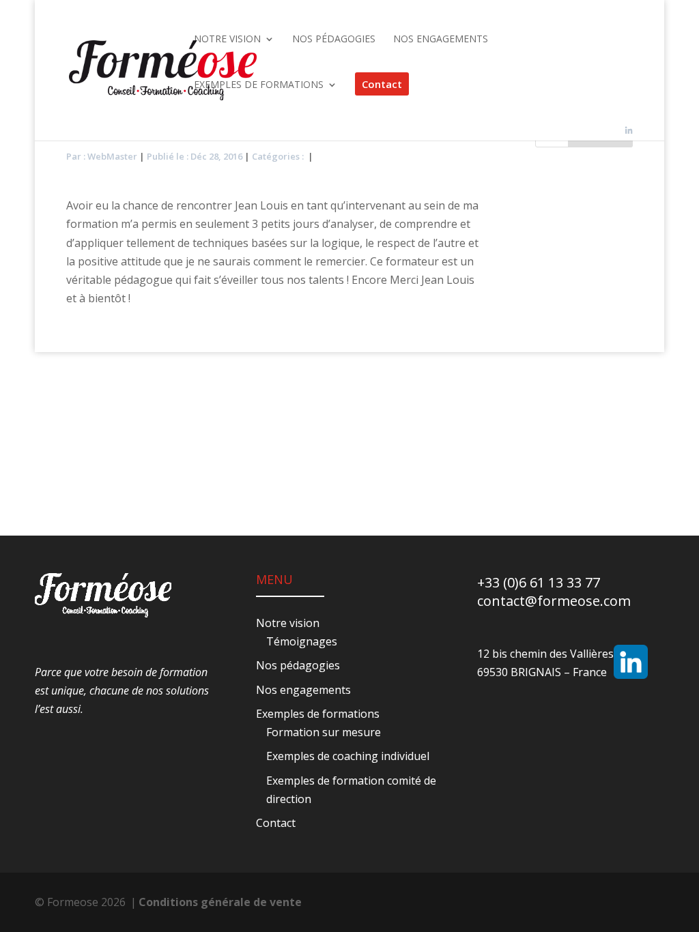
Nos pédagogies (298, 665)
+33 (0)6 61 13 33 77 (538, 582)
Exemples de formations (318, 713)
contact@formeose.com (554, 601)
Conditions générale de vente (220, 901)
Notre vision (287, 622)
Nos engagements (303, 689)
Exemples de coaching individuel (347, 755)
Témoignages (301, 641)
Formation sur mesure (323, 732)
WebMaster (112, 156)
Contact (276, 822)
